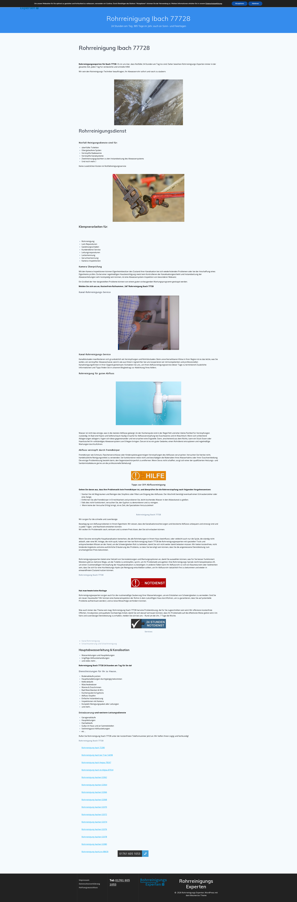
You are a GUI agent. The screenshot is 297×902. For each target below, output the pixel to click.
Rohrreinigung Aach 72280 (93, 747)
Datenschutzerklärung (213, 3)
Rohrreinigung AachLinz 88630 (95, 851)
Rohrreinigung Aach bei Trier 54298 (97, 755)
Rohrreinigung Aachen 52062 (94, 777)
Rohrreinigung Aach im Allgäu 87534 (97, 770)
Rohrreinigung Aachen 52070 (94, 807)
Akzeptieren (239, 3)
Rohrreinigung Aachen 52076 (94, 829)
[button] (145, 853)
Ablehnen (255, 3)
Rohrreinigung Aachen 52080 (94, 844)
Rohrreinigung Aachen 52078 (94, 836)
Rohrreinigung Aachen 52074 (94, 822)
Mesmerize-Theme (198, 895)
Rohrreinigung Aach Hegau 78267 (96, 762)
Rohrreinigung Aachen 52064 (94, 785)
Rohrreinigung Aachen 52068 (94, 799)
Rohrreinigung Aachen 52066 (94, 792)
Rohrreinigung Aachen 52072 (94, 814)
